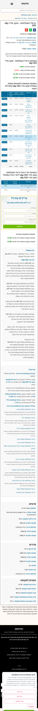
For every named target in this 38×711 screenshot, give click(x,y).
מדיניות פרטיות (7, 637)
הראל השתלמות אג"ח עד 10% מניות (23, 480)
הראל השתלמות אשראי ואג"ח (25, 459)
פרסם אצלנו (26, 637)
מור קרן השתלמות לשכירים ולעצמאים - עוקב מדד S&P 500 (28, 119)
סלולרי (34, 213)
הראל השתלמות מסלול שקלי (26, 489)
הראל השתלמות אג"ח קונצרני (25, 492)
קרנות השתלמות (26, 15)
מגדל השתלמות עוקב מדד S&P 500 (28, 151)
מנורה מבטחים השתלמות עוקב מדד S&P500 (28, 132)
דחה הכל (19, 696)
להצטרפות (4, 98)
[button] (12, 4)
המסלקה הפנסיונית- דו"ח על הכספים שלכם (19, 655)
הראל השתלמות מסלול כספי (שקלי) (23, 470)
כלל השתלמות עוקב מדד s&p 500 (28, 111)
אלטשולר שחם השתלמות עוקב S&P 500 (28, 156)
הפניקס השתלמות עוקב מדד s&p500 (28, 106)
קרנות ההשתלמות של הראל (25, 373)
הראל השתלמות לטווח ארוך (26, 442)
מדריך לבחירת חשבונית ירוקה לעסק (19, 658)
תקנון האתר (17, 637)
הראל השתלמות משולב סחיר (26, 439)
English (31, 706)
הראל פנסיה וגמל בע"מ (19, 38)
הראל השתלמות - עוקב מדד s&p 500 (28, 138)
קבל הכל (19, 692)
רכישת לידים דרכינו (15, 639)
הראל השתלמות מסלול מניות (26, 409)
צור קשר (34, 637)
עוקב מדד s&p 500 (25, 42)
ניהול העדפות (20, 701)
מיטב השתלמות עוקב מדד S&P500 (28, 100)
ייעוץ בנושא (32, 219)
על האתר (26, 639)
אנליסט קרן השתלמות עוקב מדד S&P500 (28, 162)
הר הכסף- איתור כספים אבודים (19, 648)
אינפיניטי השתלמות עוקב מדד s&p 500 (28, 126)
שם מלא (33, 208)
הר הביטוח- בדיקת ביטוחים (19, 652)
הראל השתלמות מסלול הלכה (25, 428)
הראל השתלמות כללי (13, 400)
